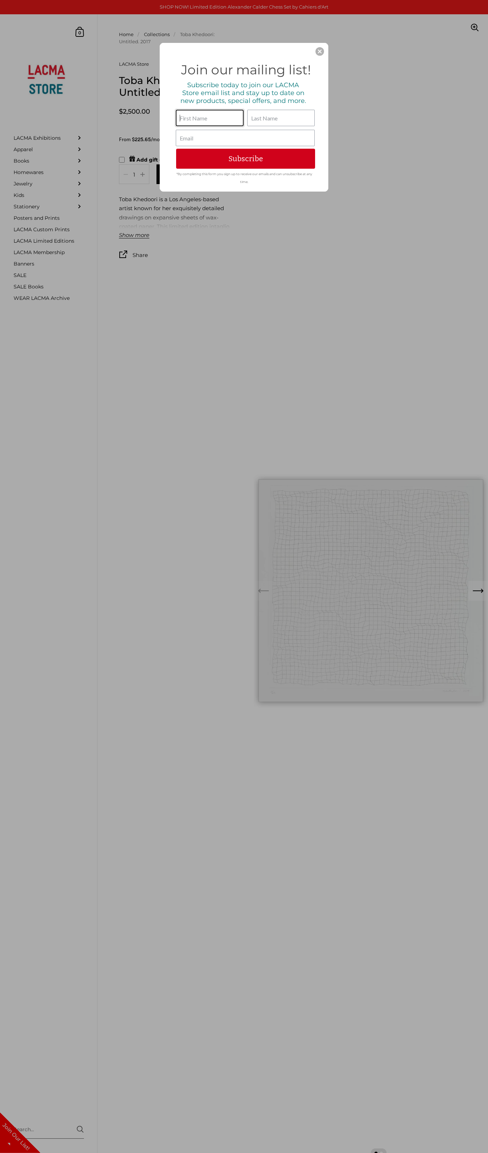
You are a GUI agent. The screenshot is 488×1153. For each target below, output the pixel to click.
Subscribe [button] (246, 158)
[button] (319, 51)
